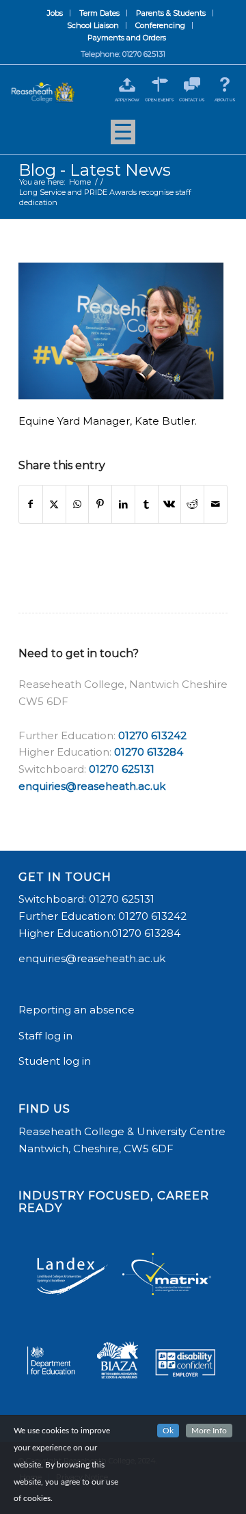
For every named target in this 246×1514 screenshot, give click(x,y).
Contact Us (192, 100)
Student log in (56, 1060)
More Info (209, 1430)
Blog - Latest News (94, 170)
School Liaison (93, 25)
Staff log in (45, 1035)
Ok (168, 1430)
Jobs (55, 13)
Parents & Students (171, 13)
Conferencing (160, 25)
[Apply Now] (127, 84)
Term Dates (99, 13)
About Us (225, 100)
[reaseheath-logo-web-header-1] (43, 92)
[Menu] (123, 137)
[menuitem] (55, 13)
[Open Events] (160, 84)
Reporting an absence (77, 1009)
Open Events (159, 100)
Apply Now (127, 100)
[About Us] (225, 84)
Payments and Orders (126, 37)
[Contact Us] (192, 84)
